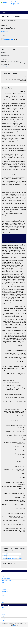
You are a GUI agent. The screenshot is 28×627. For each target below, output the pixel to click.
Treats (3, 602)
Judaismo (3, 582)
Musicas (3, 600)
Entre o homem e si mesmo (7, 580)
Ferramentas (4, 597)
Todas (4, 554)
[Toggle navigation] (4, 12)
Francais (3, 609)
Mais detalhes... (4, 31)
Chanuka (19, 558)
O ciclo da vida (4, 598)
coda (14, 625)
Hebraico (3, 593)
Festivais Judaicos (5, 591)
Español (3, 616)
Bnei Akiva (4, 584)
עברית (3, 620)
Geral (21, 557)
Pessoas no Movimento (6, 586)
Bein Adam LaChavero (6, 578)
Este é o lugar (4, 66)
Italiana (3, 612)
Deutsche (3, 614)
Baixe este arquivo (8, 39)
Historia (3, 587)
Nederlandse (4, 618)
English (3, 607)
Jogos (3, 595)
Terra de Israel (4, 574)
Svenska (3, 611)
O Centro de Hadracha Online (14, 8)
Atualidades (4, 589)
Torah (3, 576)
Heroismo (4, 555)
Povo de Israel (4, 573)
